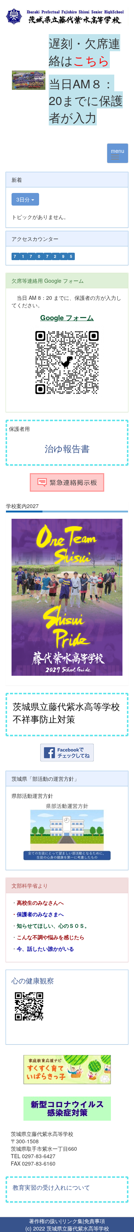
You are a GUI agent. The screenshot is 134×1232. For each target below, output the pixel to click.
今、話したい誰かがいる (45, 949)
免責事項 (94, 1221)
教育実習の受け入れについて (51, 1187)
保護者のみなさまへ (40, 914)
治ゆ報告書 (67, 448)
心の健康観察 (33, 980)
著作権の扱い (44, 1221)
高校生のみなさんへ (40, 903)
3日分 (23, 199)
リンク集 (72, 1221)
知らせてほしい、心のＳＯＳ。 (53, 926)
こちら (91, 59)
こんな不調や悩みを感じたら (50, 937)
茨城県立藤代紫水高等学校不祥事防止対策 (66, 712)
